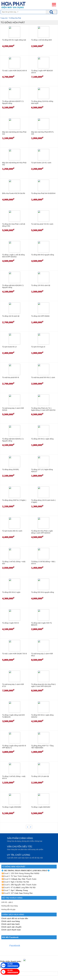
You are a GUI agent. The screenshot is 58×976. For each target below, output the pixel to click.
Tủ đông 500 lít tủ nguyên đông (42, 592)
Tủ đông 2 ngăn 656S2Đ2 (11, 807)
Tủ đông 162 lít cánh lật (10, 316)
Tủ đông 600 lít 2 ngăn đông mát (14, 40)
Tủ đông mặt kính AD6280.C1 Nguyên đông (13, 287)
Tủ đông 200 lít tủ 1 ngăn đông (42, 439)
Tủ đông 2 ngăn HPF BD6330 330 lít (42, 72)
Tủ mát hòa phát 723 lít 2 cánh (42, 224)
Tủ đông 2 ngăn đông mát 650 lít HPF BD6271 (14, 747)
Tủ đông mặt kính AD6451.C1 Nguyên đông (13, 440)
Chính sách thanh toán (11, 930)
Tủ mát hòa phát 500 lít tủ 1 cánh (43, 377)
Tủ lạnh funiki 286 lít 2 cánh (12, 531)
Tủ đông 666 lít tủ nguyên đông (42, 255)
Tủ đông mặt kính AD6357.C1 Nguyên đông (13, 102)
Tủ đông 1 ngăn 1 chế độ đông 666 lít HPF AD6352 (13, 256)
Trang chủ (3, 18)
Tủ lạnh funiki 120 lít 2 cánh (41, 163)
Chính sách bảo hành (10, 924)
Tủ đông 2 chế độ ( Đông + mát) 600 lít (13, 777)
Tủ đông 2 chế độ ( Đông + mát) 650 (13, 563)
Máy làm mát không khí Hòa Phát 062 (14, 164)
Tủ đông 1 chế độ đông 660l (41, 40)
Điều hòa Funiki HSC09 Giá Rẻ (13, 193)
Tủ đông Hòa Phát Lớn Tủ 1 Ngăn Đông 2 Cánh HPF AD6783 (43, 409)
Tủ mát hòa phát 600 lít (10, 377)
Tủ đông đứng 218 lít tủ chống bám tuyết (42, 102)
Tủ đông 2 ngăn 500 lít (10, 623)
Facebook (14, 945)
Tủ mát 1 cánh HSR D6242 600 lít (14, 71)
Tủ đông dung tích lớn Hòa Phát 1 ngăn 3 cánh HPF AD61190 (43, 685)
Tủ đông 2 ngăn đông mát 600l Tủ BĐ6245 (13, 716)
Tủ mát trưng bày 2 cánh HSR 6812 (42, 655)
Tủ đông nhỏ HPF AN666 (40, 316)
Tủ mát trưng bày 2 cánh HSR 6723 (13, 685)
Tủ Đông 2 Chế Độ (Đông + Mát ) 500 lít (43, 563)
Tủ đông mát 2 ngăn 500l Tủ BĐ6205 (41, 624)
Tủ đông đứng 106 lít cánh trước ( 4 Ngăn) (43, 501)
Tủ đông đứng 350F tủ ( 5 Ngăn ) (14, 500)
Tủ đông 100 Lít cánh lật (40, 776)
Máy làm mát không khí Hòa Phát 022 (14, 133)
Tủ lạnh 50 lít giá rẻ (38, 347)
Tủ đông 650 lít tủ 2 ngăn (11, 592)
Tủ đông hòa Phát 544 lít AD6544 (43, 193)
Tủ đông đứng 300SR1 (10, 470)
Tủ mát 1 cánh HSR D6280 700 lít (14, 654)
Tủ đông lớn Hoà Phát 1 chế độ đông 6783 (13, 225)
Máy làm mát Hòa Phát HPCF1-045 (42, 133)
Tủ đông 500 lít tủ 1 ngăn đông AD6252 (42, 716)
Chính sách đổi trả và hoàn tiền (14, 918)
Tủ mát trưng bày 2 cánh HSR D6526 (13, 409)
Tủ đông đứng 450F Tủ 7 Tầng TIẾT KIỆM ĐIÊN (42, 747)
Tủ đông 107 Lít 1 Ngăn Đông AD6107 (42, 471)
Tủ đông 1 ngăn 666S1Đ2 (40, 807)
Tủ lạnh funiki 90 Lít (9, 347)
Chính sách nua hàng (10, 921)
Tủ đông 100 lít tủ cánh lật (40, 285)
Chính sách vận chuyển (11, 927)
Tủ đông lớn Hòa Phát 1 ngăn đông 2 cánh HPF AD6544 (42, 532)
